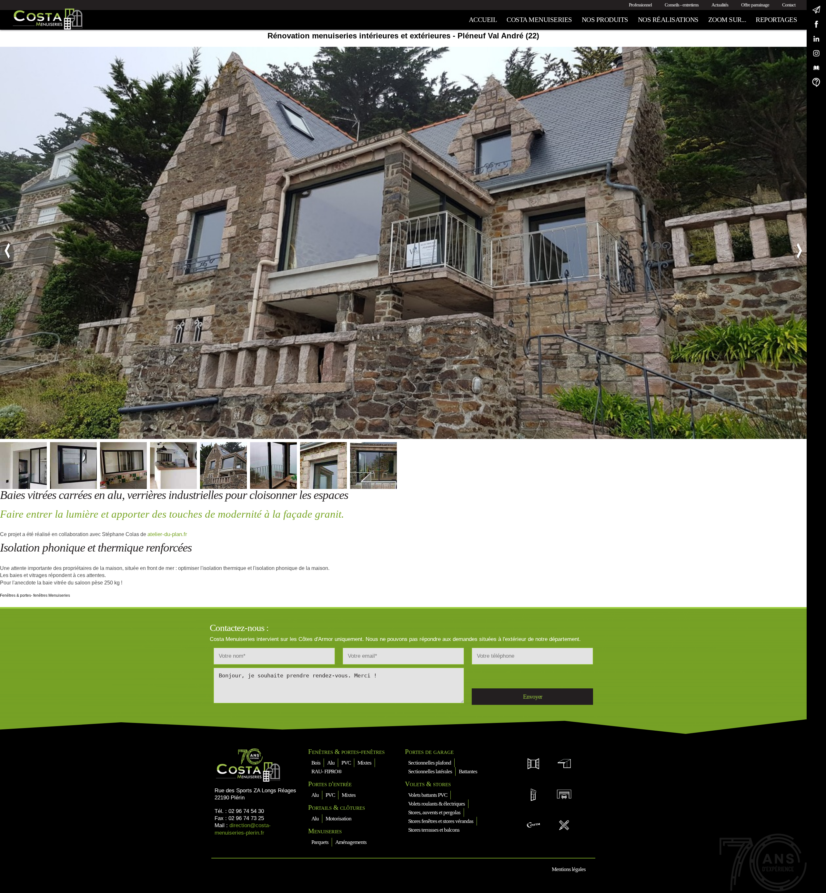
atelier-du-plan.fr (167, 534)
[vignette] (23, 465)
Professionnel (640, 4)
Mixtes (364, 763)
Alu (331, 763)
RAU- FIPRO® (326, 771)
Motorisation (338, 819)
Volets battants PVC (427, 795)
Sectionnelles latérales (430, 771)
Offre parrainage (755, 4)
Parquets (319, 842)
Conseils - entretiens (682, 4)
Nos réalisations (668, 20)
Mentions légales (569, 869)
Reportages (776, 20)
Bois (315, 763)
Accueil (483, 20)
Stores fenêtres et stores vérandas (440, 821)
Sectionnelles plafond (429, 763)
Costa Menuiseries (539, 20)
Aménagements (351, 842)
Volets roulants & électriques (436, 804)
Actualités (719, 4)
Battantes (468, 771)
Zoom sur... (727, 20)
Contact (788, 4)
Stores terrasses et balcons (433, 830)
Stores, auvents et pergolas (434, 812)
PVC (346, 763)
